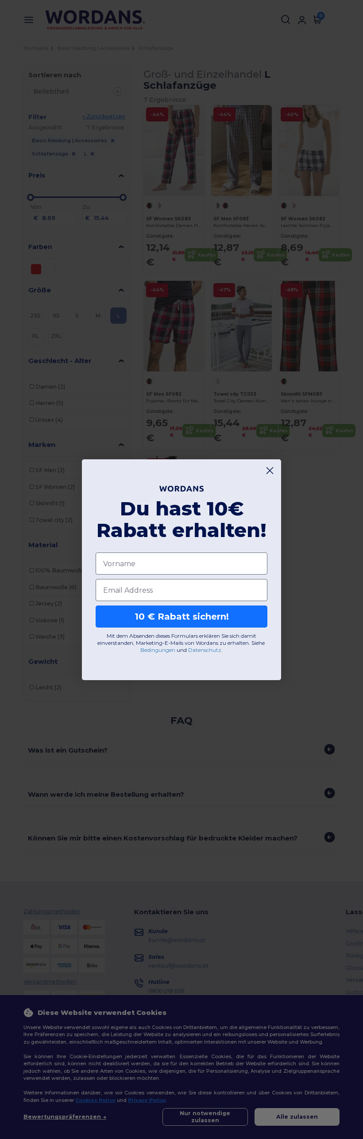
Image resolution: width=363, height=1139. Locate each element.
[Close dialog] (270, 470)
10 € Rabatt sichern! (182, 616)
